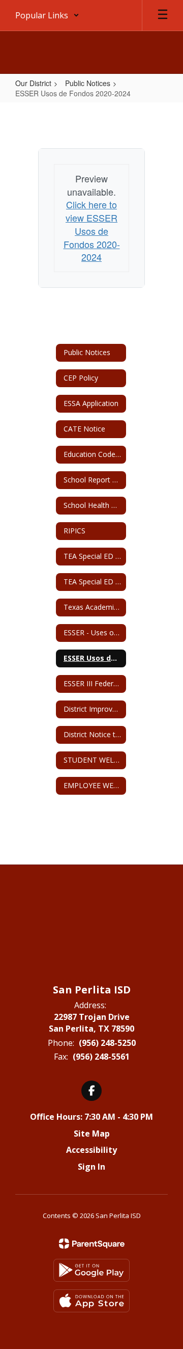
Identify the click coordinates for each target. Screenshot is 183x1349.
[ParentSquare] (91, 1243)
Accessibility (91, 1149)
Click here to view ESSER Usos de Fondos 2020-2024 (92, 230)
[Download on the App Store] (91, 1300)
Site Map (92, 1133)
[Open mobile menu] (162, 15)
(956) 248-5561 (101, 1056)
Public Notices (87, 83)
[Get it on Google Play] (91, 1270)
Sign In (91, 1166)
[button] (47, 15)
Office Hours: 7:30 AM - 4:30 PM (91, 1116)
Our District (33, 83)
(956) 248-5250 (107, 1042)
